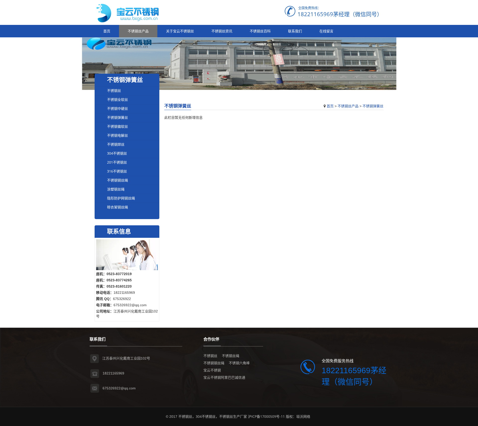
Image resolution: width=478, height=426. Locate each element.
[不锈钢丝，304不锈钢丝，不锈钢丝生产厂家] (131, 12)
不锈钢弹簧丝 (372, 106)
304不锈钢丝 (117, 153)
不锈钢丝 (114, 90)
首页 (106, 31)
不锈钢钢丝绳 (117, 180)
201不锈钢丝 (117, 162)
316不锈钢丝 (117, 171)
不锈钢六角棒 (239, 363)
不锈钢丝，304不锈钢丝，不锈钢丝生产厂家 (212, 416)
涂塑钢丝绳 (115, 189)
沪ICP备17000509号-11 (266, 416)
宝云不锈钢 (212, 370)
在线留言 (326, 31)
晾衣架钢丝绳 (117, 207)
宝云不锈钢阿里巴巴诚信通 (224, 377)
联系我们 (295, 31)
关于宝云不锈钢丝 (180, 31)
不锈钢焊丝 (115, 144)
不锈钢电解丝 (117, 135)
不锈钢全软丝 (117, 99)
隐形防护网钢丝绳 (121, 198)
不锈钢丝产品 (138, 31)
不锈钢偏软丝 (117, 126)
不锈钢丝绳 (230, 355)
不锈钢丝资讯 (221, 31)
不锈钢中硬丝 (117, 108)
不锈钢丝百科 (260, 31)
